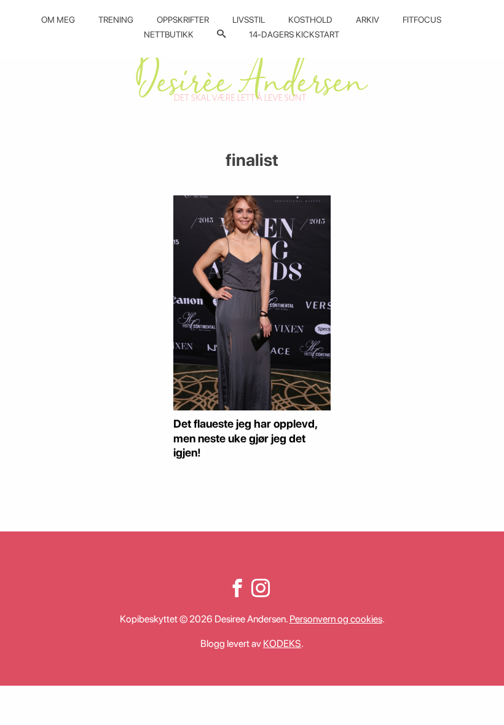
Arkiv (367, 20)
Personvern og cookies (335, 619)
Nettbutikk (169, 34)
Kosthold (310, 20)
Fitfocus (422, 20)
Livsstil (248, 20)
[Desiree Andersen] (252, 75)
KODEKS (282, 643)
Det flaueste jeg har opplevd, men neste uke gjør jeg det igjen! (245, 438)
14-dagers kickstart (294, 34)
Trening (115, 20)
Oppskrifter (183, 20)
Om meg (58, 20)
